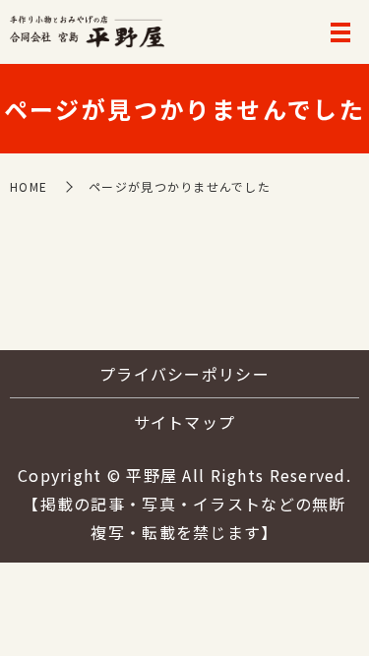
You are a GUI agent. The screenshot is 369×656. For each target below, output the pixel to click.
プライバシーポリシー (184, 374)
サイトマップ (185, 422)
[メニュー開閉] (340, 32)
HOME (28, 186)
